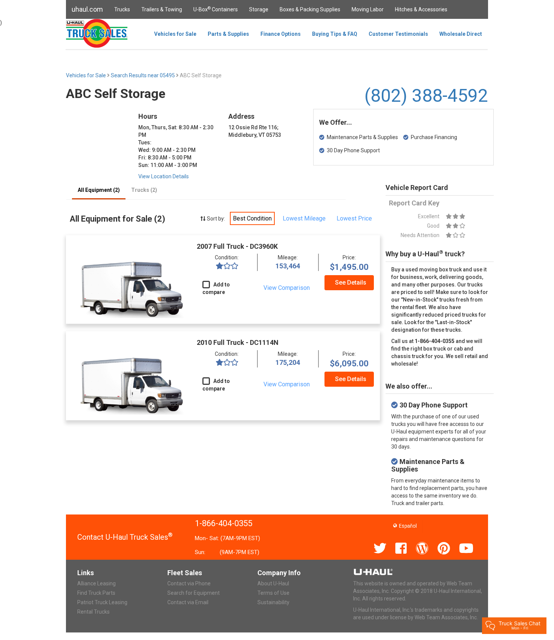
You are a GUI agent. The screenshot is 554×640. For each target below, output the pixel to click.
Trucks (122, 9)
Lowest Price (354, 218)
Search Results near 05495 (143, 75)
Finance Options (280, 34)
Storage (258, 9)
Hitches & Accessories (421, 9)
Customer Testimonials (398, 34)
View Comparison (286, 287)
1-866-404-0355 (224, 523)
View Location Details (163, 176)
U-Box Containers (215, 9)
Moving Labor (368, 9)
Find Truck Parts (96, 593)
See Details (350, 282)
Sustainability (273, 602)
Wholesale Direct (460, 34)
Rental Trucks (93, 612)
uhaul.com (87, 9)
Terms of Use (273, 593)
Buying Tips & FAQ (334, 34)
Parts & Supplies (228, 34)
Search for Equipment (193, 593)
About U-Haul (273, 583)
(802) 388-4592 (426, 95)
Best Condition (252, 218)
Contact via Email (187, 602)
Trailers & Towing (161, 9)
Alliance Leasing (96, 583)
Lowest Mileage (304, 218)
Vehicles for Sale (175, 34)
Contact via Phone (189, 583)
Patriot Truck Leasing (102, 602)
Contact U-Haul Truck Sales (125, 537)
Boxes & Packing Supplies (310, 9)
